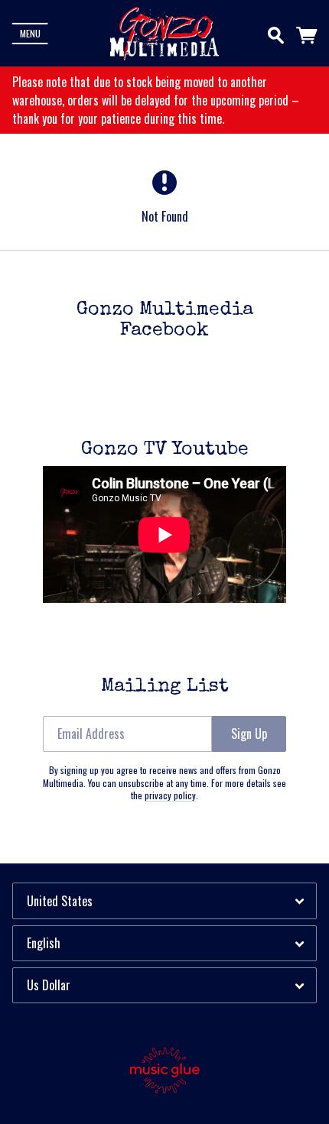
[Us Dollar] (164, 985)
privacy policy (170, 795)
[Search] (276, 32)
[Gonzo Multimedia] (164, 33)
